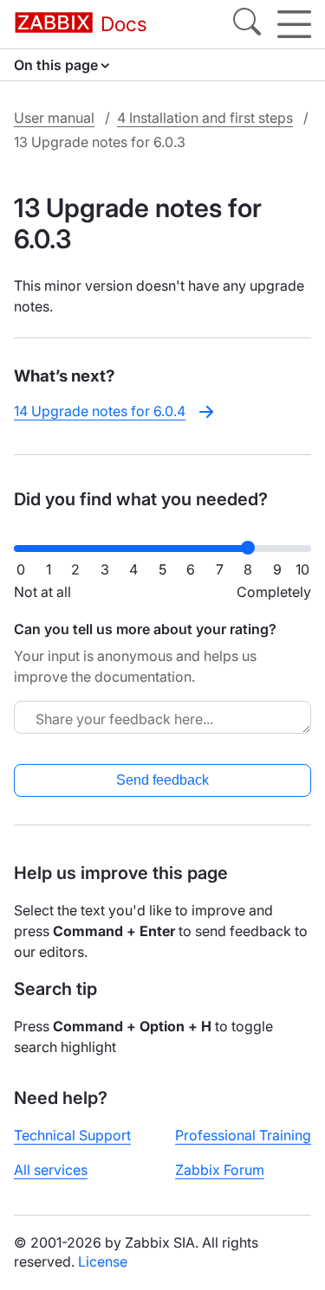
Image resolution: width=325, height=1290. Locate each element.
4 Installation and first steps (205, 117)
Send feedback (162, 780)
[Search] (247, 24)
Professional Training (243, 1135)
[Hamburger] (294, 24)
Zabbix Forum (219, 1169)
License (102, 1261)
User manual (54, 117)
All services (51, 1169)
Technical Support (72, 1135)
